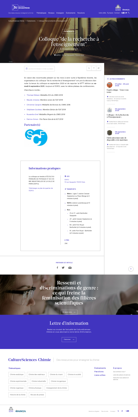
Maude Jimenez (33, 100)
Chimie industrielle (39, 381)
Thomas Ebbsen (33, 95)
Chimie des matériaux (37, 374)
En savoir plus (67, 312)
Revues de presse (37, 395)
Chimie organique (16, 388)
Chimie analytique (16, 374)
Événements (70, 13)
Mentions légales (94, 411)
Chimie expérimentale (18, 381)
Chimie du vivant (56, 374)
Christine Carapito (34, 105)
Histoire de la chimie (17, 395)
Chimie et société (74, 374)
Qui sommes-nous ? (119, 371)
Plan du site (104, 411)
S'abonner (67, 339)
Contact (117, 13)
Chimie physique (35, 388)
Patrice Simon (32, 119)
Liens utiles (102, 13)
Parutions (81, 13)
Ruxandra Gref (33, 114)
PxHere (10, 61)
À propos (110, 13)
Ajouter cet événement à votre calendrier (40, 69)
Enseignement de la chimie (56, 388)
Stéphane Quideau (34, 109)
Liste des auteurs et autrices (121, 375)
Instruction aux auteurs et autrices (121, 378)
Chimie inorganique (58, 381)
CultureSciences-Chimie (16, 21)
